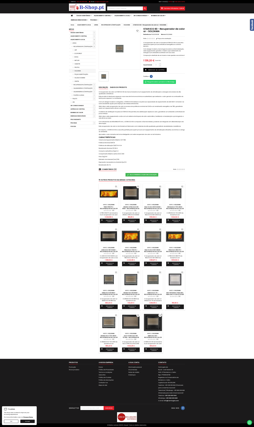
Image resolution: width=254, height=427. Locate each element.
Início (71, 29)
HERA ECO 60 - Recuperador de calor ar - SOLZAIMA (153, 337)
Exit (11, 421)
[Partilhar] (151, 76)
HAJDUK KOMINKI (80, 78)
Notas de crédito (133, 372)
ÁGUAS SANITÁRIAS (83, 16)
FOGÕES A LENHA (79, 95)
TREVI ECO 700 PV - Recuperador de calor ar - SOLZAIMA (131, 251)
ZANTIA (77, 81)
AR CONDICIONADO (140, 16)
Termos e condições (105, 372)
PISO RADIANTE (76, 119)
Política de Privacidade (106, 370)
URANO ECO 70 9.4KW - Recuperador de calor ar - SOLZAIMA (109, 337)
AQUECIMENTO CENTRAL (102, 16)
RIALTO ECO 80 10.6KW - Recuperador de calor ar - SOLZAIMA (153, 208)
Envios (101, 367)
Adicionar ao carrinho (155, 70)
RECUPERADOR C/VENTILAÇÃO (83, 46)
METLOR (77, 60)
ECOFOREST (78, 53)
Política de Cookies (105, 377)
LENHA (74, 43)
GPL (74, 102)
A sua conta (133, 362)
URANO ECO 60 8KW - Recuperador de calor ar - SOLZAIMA (131, 294)
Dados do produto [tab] (118, 87)
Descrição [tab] (103, 87)
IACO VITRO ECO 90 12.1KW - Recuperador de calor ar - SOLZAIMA (131, 337)
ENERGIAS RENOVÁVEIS (79, 20)
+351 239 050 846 (81, 1)
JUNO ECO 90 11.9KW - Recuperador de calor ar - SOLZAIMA (109, 251)
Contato (162, 362)
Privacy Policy (28, 417)
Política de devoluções (106, 380)
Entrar (170, 1)
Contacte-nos (103, 383)
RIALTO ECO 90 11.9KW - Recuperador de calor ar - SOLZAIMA (153, 251)
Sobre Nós (102, 375)
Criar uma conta (179, 1)
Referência (147, 34)
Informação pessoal (135, 367)
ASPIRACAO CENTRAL (78, 109)
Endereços (132, 375)
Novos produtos (74, 370)
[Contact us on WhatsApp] (249, 422)
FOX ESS (73, 126)
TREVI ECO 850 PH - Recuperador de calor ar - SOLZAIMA (175, 251)
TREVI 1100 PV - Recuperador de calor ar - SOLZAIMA (109, 208)
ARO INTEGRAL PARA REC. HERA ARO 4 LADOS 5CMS (175, 293)
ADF (76, 50)
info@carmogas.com (101, 1)
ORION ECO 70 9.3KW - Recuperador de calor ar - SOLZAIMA (175, 208)
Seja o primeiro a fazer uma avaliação (143, 174)
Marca (163, 34)
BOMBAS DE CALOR (158, 16)
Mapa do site (103, 385)
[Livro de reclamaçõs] (127, 417)
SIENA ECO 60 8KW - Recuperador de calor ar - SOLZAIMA (109, 294)
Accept (27, 421)
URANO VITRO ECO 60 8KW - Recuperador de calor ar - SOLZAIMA (130, 208)
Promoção (72, 367)
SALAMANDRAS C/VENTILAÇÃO (83, 88)
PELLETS (75, 99)
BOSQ (76, 57)
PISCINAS (93, 20)
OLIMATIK (77, 64)
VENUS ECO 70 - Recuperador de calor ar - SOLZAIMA (153, 294)
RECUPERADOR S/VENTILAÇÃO (83, 85)
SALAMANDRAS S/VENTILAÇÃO (83, 92)
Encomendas (132, 370)
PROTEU (77, 67)
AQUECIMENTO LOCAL (122, 16)
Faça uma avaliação (164, 38)
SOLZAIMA (78, 71)
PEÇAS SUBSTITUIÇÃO (81, 74)
